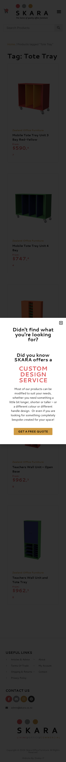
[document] (33, 381)
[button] (61, 322)
